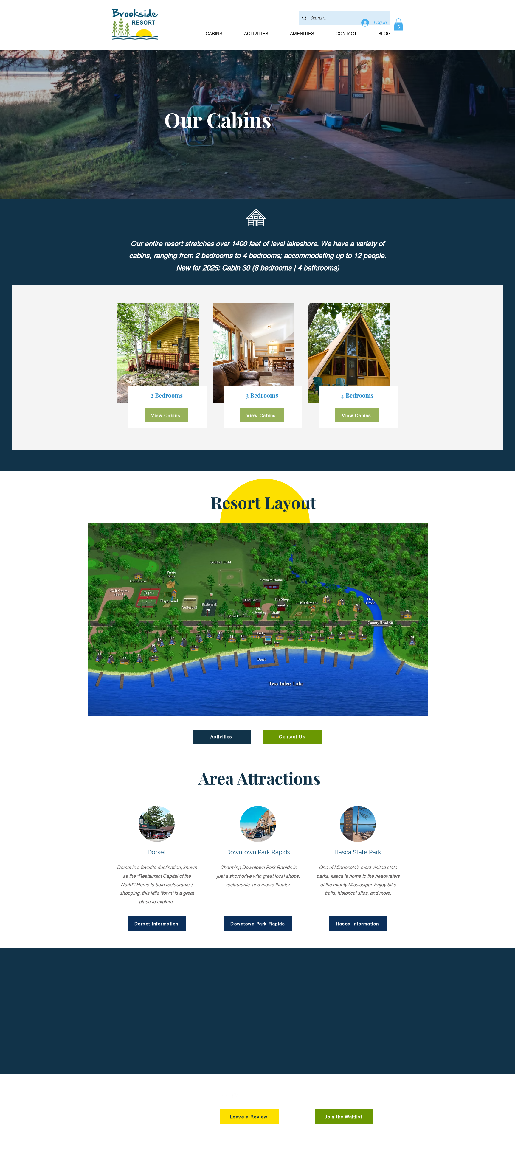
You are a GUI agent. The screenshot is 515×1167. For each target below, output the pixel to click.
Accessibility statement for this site (302, 1164)
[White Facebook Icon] (224, 1096)
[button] (398, 24)
